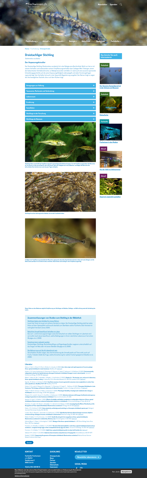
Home (27, 49)
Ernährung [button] (30, 102)
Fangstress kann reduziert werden (39, 342)
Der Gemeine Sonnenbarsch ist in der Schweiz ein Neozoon (110, 87)
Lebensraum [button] (30, 96)
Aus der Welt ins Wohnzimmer (110, 169)
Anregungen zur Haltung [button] (35, 85)
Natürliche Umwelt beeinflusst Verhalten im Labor (44, 331)
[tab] (60, 85)
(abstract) (59, 369)
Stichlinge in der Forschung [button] (36, 113)
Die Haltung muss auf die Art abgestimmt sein (42, 350)
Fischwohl (59, 41)
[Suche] (121, 4)
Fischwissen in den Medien (109, 142)
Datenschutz (54, 464)
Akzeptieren (126, 472)
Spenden (113, 4)
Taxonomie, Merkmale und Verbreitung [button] (40, 91)
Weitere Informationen (22, 476)
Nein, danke (116, 472)
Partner (52, 460)
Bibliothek (86, 41)
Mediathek (100, 41)
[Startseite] (36, 5)
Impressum (54, 467)
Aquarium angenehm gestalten (110, 197)
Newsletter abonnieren (87, 457)
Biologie (73, 41)
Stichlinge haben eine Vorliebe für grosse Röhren (43, 321)
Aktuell (46, 41)
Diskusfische (104, 115)
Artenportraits (45, 49)
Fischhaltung (32, 41)
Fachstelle (116, 41)
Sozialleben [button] (30, 108)
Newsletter (102, 4)
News (52, 458)
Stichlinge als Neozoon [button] (34, 119)
